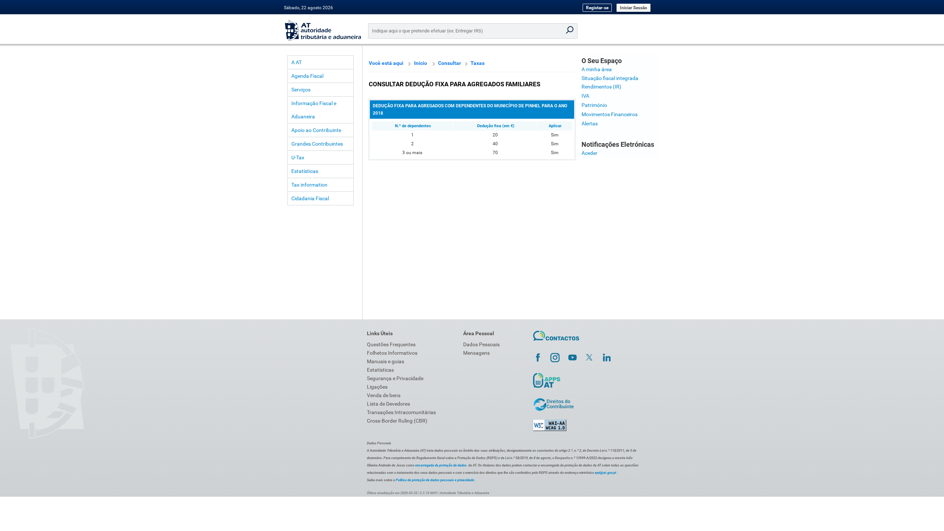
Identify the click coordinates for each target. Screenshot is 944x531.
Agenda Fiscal (307, 76)
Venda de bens (383, 395)
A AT (296, 62)
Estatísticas (304, 171)
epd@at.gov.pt (605, 473)
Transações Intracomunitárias (401, 412)
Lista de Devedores (388, 404)
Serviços (300, 90)
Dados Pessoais (481, 344)
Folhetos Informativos (392, 353)
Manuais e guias (385, 361)
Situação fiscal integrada (610, 78)
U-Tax (297, 157)
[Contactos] (556, 342)
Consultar (449, 63)
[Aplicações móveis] (546, 388)
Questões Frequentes (391, 344)
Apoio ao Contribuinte (316, 130)
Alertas (590, 123)
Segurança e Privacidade (395, 378)
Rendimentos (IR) (601, 87)
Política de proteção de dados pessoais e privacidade (435, 480)
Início (420, 63)
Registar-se (597, 7)
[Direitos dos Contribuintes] (553, 410)
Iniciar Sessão (633, 7)
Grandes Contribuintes (317, 144)
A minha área (597, 69)
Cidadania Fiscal (310, 198)
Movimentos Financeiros (610, 114)
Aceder (589, 153)
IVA (585, 96)
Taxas (478, 63)
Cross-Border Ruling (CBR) (397, 421)
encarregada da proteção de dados (441, 465)
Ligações (377, 387)
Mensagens (476, 353)
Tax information (309, 185)
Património (594, 105)
